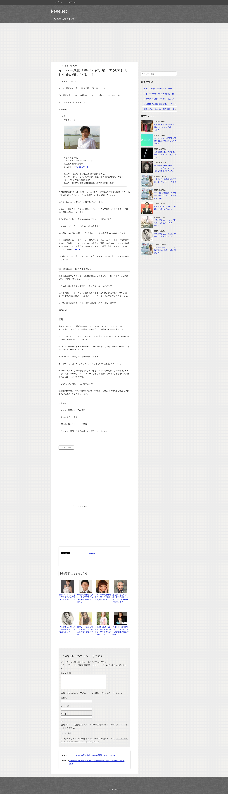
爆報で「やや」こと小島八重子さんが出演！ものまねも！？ (67, 597)
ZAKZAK (77, 249)
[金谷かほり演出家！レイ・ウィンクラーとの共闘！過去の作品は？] (120, 613)
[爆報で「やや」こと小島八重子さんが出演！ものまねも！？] (67, 581)
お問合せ (72, 2)
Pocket (92, 554)
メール (65, 706)
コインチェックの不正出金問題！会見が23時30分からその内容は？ (172, 94)
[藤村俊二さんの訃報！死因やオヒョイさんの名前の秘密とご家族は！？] (120, 581)
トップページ (58, 2)
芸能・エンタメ (66, 447)
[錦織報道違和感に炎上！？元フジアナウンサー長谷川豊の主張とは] (85, 581)
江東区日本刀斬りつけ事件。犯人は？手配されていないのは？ (170, 99)
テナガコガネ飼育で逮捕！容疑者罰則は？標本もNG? (92, 755)
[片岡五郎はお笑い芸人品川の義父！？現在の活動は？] (67, 613)
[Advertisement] (114, 42)
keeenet (59, 11)
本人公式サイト (82, 167)
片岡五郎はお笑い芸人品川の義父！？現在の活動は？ (67, 629)
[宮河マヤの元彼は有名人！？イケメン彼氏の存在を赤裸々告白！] (85, 613)
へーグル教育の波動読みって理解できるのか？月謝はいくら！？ (171, 89)
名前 (64, 698)
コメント (66, 673)
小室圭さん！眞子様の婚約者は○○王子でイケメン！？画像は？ (170, 109)
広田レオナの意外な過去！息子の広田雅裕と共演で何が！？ (103, 597)
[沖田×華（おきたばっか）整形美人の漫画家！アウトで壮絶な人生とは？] (102, 613)
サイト (64, 714)
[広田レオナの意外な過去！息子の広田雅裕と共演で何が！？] (102, 581)
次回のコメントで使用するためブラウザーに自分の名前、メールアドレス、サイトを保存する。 (94, 726)
